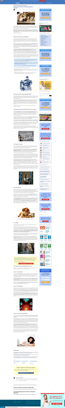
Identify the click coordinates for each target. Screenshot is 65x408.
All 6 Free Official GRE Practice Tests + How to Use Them (48, 260)
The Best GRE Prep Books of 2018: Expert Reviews (47, 231)
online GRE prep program (30, 59)
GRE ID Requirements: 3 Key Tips (44, 179)
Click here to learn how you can (24, 65)
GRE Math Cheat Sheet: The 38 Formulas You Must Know (46, 158)
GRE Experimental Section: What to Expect (45, 186)
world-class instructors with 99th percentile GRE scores (26, 258)
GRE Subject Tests (43, 42)
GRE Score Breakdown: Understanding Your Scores (45, 181)
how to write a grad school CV (19, 357)
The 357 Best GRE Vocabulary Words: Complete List (46, 144)
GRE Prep (42, 40)
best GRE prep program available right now (20, 63)
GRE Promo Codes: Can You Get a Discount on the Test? (48, 252)
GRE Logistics (43, 39)
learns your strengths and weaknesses (19, 259)
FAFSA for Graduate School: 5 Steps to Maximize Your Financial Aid (34, 362)
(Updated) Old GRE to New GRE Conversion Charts (46, 145)
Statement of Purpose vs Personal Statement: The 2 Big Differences (45, 171)
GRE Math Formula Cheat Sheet (41, 240)
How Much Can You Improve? (45, 249)
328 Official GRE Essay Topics (49, 240)
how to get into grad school (25, 355)
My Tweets (40, 214)
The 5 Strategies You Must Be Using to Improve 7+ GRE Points (48, 227)
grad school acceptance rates (17, 355)
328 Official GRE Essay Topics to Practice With (46, 156)
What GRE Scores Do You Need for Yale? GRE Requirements (44, 189)
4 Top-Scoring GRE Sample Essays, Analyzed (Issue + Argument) (45, 148)
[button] (32, 1)
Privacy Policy (18, 402)
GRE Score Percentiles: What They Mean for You (48, 264)
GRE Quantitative (43, 41)
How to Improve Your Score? (49, 249)
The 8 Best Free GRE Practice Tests (46, 160)
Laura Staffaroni (16, 9)
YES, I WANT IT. (57, 403)
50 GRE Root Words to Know (45, 240)
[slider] (45, 120)
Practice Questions (44, 45)
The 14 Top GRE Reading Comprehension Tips (43, 177)
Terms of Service (15, 402)
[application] (45, 28)
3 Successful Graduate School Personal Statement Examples (46, 154)
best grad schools (32, 9)
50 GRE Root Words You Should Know (46, 150)
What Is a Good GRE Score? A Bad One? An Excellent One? (48, 256)
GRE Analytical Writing (44, 36)
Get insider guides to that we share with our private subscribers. (45, 274)
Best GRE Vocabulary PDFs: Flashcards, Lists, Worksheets (46, 152)
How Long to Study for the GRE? (41, 249)
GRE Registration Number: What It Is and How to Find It (46, 162)
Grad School (23, 9)
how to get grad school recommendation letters (30, 357)
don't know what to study (22, 64)
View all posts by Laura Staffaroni (22, 380)
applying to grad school (27, 9)
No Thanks (57, 405)
